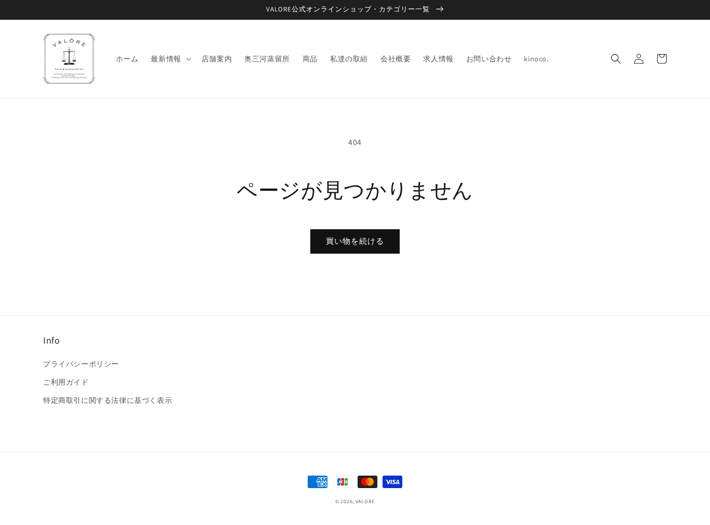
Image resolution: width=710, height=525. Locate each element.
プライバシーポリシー (81, 364)
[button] (169, 59)
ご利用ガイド (66, 382)
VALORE (365, 501)
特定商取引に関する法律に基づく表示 (107, 400)
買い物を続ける (355, 241)
